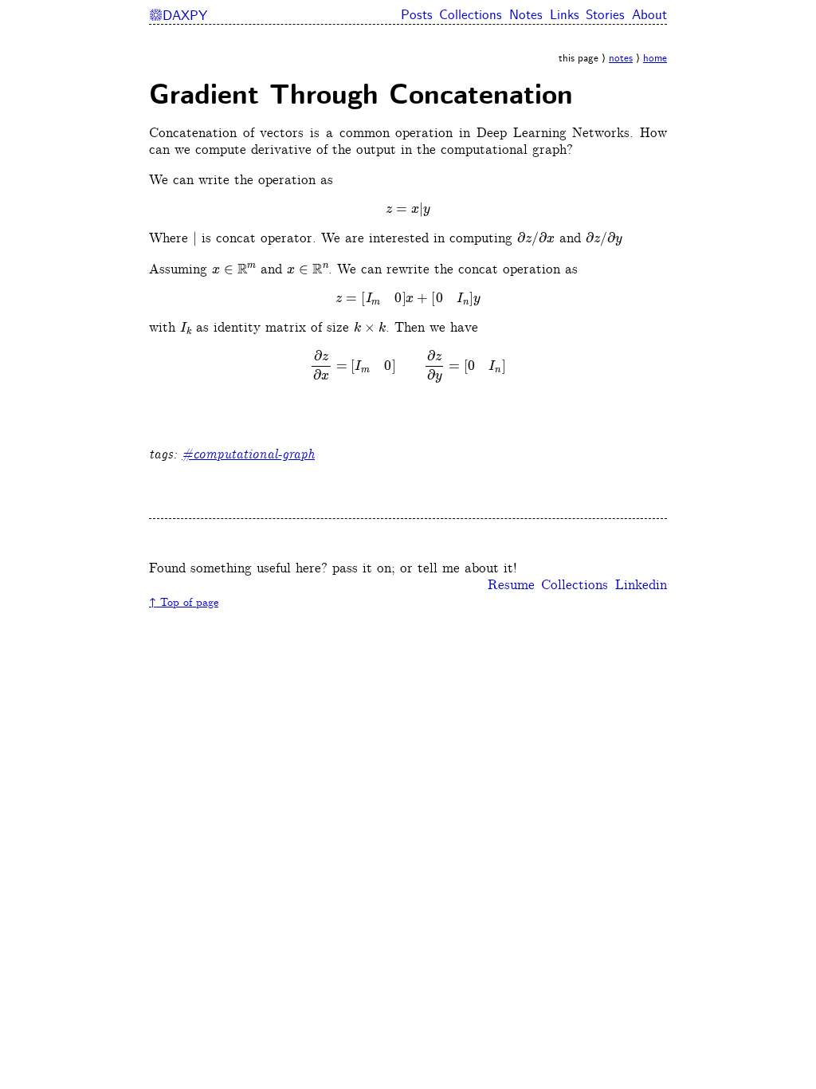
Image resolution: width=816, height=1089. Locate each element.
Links (564, 15)
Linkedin (641, 585)
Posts (417, 15)
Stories (605, 15)
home (655, 58)
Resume (511, 585)
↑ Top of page (183, 603)
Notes (526, 15)
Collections (470, 15)
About (649, 15)
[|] (195, 239)
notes (621, 58)
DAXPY (178, 16)
